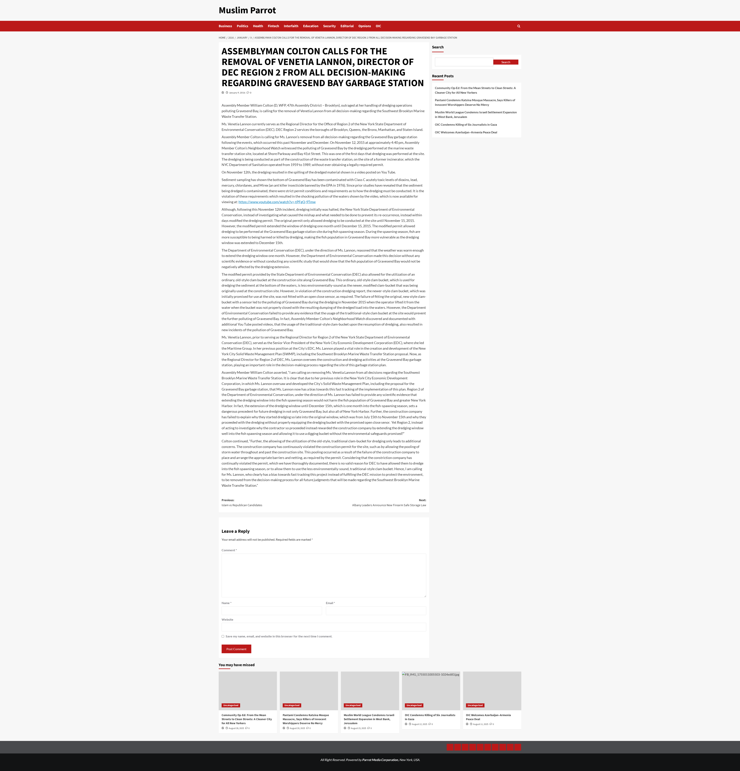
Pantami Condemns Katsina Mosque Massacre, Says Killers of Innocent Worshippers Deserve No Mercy (475, 102)
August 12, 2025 (419, 724)
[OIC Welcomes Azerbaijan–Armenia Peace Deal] (492, 691)
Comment (229, 550)
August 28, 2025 (236, 728)
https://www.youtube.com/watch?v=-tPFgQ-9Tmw (277, 202)
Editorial (347, 26)
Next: (389, 502)
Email (330, 603)
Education (310, 26)
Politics (242, 26)
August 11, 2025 (480, 724)
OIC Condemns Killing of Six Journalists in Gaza (466, 124)
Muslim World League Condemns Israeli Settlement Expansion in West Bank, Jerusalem (476, 114)
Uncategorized (230, 705)
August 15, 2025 (358, 728)
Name (226, 603)
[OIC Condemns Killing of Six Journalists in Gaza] (431, 691)
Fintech (273, 26)
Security (329, 26)
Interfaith (291, 26)
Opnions (364, 26)
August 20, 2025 (297, 728)
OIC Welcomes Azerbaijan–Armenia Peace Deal (466, 132)
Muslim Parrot (247, 10)
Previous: (242, 502)
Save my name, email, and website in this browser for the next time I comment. (279, 636)
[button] (518, 26)
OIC (378, 26)
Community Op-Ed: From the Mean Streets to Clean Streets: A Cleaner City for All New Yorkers (475, 90)
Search (438, 47)
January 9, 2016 (237, 92)
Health (258, 26)
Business (225, 26)
